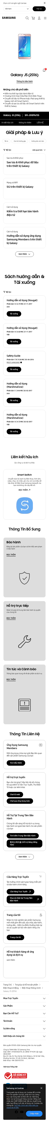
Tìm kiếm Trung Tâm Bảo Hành (23, 835)
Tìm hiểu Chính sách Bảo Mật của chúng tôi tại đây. (22, 1106)
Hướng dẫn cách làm (37, 141)
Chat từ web (15, 794)
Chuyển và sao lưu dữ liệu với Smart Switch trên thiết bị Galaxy (24, 104)
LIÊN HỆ (40, 122)
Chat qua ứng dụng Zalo (20, 801)
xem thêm (11, 960)
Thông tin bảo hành (24, 81)
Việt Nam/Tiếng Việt (10, 1067)
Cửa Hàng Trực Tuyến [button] (18, 891)
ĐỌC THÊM (23, 490)
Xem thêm (23, 856)
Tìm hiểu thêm (16, 762)
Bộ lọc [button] (8, 150)
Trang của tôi (15, 937)
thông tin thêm (25, 122)
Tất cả (6, 141)
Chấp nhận (34, 1113)
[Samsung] (8, 18)
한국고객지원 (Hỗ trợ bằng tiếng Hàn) (23, 843)
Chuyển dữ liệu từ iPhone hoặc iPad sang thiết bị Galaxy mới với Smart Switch (25, 99)
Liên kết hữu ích (6, 122)
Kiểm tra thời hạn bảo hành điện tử (19, 93)
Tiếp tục (39, 9)
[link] (44, 70)
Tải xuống (14, 313)
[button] (24, 164)
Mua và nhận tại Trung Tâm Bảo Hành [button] (21, 899)
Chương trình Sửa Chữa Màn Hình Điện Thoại (23, 96)
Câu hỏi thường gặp (20, 141)
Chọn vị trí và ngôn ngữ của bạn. (15, 3)
